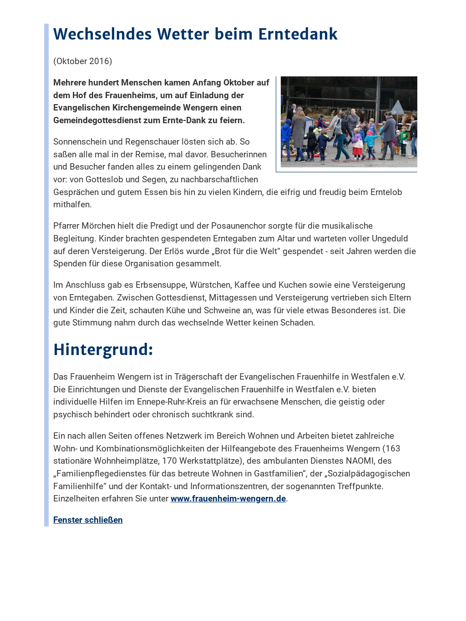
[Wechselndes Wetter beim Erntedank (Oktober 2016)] (349, 165)
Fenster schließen (88, 520)
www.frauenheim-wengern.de (228, 498)
